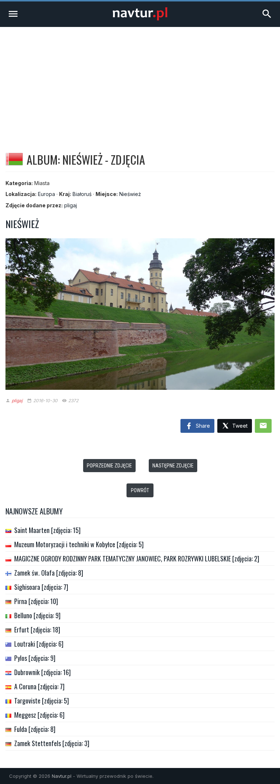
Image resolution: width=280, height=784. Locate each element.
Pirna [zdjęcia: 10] (36, 601)
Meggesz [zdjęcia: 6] (39, 715)
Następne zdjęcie (173, 466)
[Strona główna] (140, 18)
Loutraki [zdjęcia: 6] (38, 643)
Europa (46, 194)
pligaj (70, 205)
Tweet (239, 426)
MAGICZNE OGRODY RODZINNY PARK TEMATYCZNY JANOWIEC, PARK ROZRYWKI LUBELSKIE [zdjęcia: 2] (136, 558)
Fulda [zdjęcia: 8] (34, 729)
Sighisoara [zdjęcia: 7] (41, 587)
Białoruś (82, 194)
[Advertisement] (140, 82)
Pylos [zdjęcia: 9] (34, 658)
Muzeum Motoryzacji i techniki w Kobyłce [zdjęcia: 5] (79, 544)
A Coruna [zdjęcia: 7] (39, 686)
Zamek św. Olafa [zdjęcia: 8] (48, 572)
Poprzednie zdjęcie (109, 466)
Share (202, 426)
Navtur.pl (61, 776)
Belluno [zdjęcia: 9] (37, 615)
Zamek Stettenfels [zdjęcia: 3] (51, 743)
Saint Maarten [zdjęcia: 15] (47, 530)
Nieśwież (130, 194)
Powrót (140, 490)
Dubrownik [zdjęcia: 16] (42, 672)
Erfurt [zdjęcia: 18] (37, 629)
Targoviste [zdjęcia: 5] (41, 700)
